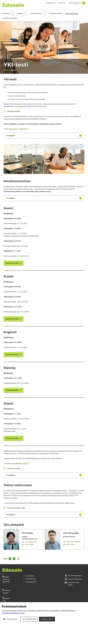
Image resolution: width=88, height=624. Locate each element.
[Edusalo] (44, 570)
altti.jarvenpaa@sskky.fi (73, 541)
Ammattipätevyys (36, 13)
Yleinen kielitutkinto (71, 13)
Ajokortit (20, 13)
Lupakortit (6, 13)
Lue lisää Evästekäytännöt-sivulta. (13, 613)
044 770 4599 (29, 544)
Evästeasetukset (11, 619)
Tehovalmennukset (55, 13)
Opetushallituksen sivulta (19, 463)
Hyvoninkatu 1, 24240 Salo (19, 129)
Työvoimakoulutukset (10, 18)
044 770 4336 (70, 544)
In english (10, 136)
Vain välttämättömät (29, 619)
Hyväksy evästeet (47, 619)
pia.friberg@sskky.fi (31, 542)
